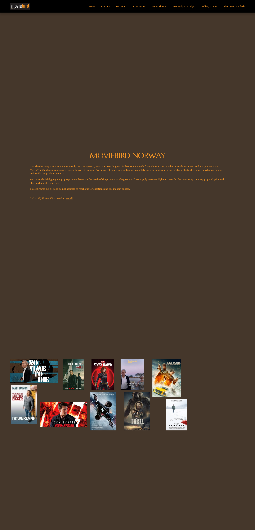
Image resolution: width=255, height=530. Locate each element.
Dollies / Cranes (209, 6)
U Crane (120, 6)
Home (92, 6)
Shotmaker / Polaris (234, 6)
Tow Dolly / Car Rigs (183, 6)
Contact (105, 6)
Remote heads (158, 6)
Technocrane (138, 6)
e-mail (69, 198)
